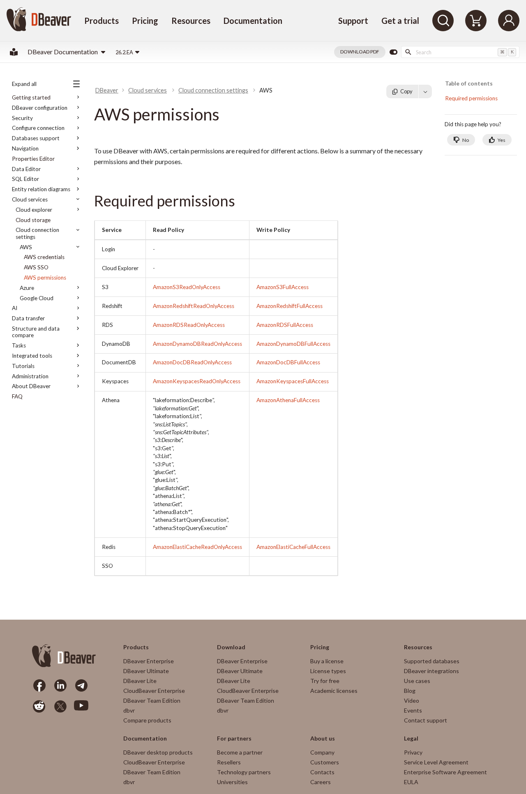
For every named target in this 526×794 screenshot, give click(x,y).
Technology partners (244, 772)
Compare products (147, 720)
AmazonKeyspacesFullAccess (292, 381)
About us (322, 738)
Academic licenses (334, 690)
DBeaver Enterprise (148, 660)
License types (328, 670)
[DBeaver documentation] (14, 52)
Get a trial (400, 20)
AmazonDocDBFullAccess (288, 362)
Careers (320, 781)
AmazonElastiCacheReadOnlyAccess (197, 547)
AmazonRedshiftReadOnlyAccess (193, 306)
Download (231, 647)
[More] (425, 91)
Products (101, 20)
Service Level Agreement (436, 762)
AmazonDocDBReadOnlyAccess (192, 362)
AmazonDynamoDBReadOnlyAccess (197, 343)
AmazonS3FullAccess (282, 287)
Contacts (322, 772)
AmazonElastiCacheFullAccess (293, 547)
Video (411, 700)
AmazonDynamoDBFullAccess (293, 343)
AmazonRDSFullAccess (284, 325)
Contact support (425, 720)
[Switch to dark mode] (393, 52)
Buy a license (327, 660)
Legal (411, 738)
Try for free (324, 680)
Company (322, 752)
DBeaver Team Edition (151, 700)
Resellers (229, 762)
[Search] (443, 20)
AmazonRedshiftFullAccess (289, 306)
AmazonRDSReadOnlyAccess (189, 325)
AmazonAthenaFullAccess (288, 400)
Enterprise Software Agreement (445, 772)
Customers (324, 762)
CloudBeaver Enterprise (154, 690)
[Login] (508, 20)
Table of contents (469, 84)
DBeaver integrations (431, 670)
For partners (234, 738)
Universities (232, 781)
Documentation (253, 20)
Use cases (417, 680)
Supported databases (431, 660)
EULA (411, 781)
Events (413, 710)
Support (353, 20)
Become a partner (240, 752)
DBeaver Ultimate (146, 670)
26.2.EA (124, 52)
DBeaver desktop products (158, 752)
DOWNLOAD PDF (359, 52)
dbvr (129, 710)
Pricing (145, 20)
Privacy (413, 752)
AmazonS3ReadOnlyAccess (186, 287)
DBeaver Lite (140, 680)
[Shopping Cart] (476, 20)
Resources (190, 20)
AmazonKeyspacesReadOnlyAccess (196, 381)
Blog (409, 690)
